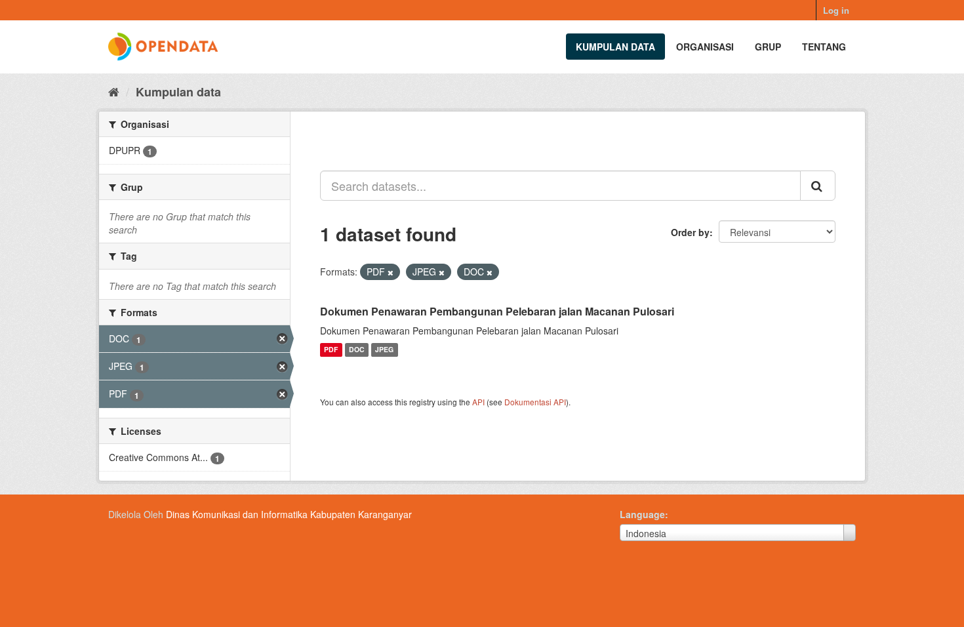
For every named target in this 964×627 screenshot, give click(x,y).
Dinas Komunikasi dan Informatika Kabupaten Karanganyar (289, 514)
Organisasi (705, 46)
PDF (331, 350)
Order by (690, 232)
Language (642, 514)
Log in (836, 10)
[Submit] (817, 186)
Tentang (824, 46)
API (478, 401)
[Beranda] (113, 91)
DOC (357, 350)
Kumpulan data (615, 46)
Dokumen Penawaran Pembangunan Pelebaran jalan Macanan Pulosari (497, 311)
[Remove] (390, 272)
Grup (768, 46)
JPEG (384, 350)
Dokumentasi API (535, 401)
